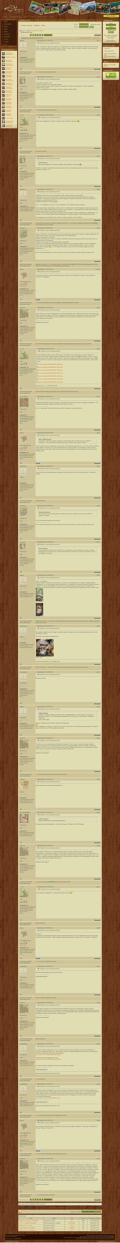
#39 (99, 348)
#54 (99, 928)
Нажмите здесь (110, 36)
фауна (6, 29)
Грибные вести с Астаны (25, 1225)
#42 (99, 466)
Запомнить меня (95, 24)
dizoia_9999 (72, 1223)
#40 (99, 396)
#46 (99, 626)
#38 (99, 307)
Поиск (43, 25)
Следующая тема (65, 1207)
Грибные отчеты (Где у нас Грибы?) (28, 1220)
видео (5, 31)
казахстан (6, 34)
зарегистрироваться (63, 2)
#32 (99, 76)
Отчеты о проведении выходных (28, 1223)
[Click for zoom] (67, 363)
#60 (99, 1158)
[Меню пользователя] (23, 40)
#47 (99, 672)
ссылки (6, 41)
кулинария (7, 36)
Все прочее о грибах (37, 30)
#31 (99, 40)
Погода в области (111, 78)
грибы (6, 21)
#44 (99, 542)
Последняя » (48, 35)
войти (53, 2)
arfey (16, 1236)
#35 (99, 189)
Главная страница (26, 25)
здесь (115, 41)
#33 (99, 115)
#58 (99, 1084)
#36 (99, 228)
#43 (99, 505)
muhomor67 (72, 1227)
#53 (99, 886)
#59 (99, 1120)
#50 (99, 779)
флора (6, 26)
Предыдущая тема (55, 1207)
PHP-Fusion (18, 1238)
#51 (99, 812)
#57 (99, 1043)
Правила (37, 25)
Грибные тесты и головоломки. (27, 1230)
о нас (5, 44)
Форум (23, 30)
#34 (99, 156)
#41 (99, 432)
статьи (6, 39)
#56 (99, 1002)
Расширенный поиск (113, 17)
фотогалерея (7, 24)
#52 (99, 845)
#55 (99, 966)
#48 (99, 706)
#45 (99, 575)
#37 (99, 269)
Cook (71, 1225)
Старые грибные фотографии (27, 1227)
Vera (105, 57)
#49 (99, 738)
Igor (72, 1220)
